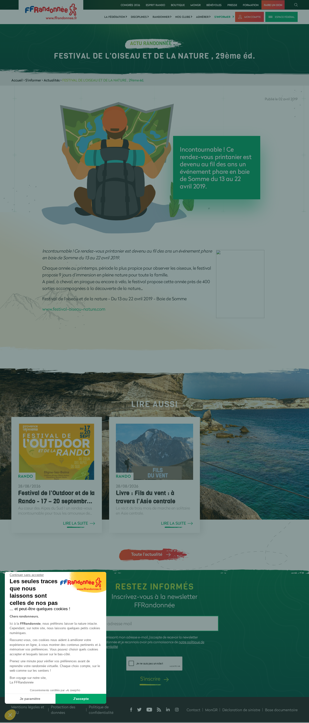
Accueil (17, 80)
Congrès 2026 (130, 5)
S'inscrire (150, 678)
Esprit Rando (155, 5)
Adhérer (202, 17)
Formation (251, 5)
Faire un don (273, 5)
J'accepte (81, 699)
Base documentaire (281, 709)
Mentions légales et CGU (27, 709)
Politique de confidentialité (101, 709)
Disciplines (139, 17)
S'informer (222, 17)
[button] (10, 715)
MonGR (195, 5)
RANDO (25, 476)
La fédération (114, 17)
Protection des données (63, 709)
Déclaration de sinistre (241, 709)
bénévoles (214, 5)
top (269, 690)
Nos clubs (182, 17)
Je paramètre (30, 699)
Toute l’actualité (146, 554)
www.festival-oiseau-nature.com (73, 309)
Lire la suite (75, 523)
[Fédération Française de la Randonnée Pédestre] (51, 11)
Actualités (52, 80)
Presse (232, 5)
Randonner (161, 17)
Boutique (178, 5)
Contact (193, 709)
